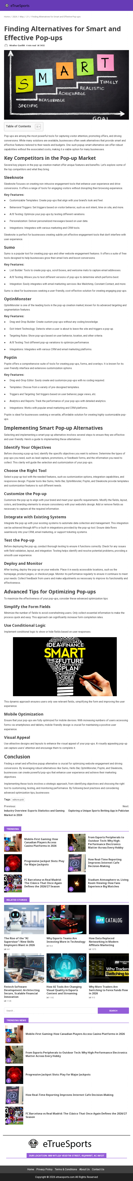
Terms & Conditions (66, 1169)
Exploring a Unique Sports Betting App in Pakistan (98, 808)
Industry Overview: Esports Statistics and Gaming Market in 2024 (34, 811)
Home (30, 1169)
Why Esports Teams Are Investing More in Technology (67, 919)
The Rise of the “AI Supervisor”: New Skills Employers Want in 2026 (24, 919)
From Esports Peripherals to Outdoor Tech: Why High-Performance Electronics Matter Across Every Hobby (77, 843)
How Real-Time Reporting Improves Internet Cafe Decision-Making (77, 863)
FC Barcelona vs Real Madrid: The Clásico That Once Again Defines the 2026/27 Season (13, 883)
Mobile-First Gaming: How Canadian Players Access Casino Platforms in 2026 (13, 843)
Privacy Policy (44, 1169)
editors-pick (18, 799)
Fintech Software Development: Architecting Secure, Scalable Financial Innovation (24, 968)
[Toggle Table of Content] (36, 126)
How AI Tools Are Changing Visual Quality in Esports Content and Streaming (67, 968)
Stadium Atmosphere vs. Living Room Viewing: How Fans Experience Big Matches (77, 883)
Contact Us (98, 1169)
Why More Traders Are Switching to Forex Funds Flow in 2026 (109, 968)
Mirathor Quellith (17, 45)
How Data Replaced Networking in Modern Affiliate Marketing (109, 919)
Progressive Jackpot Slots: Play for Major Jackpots (13, 863)
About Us (84, 1169)
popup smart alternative (90, 144)
